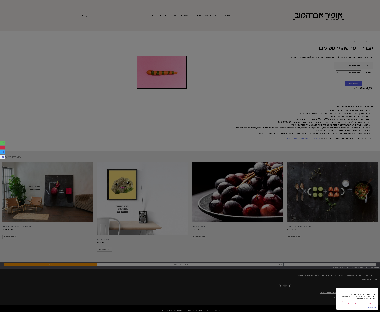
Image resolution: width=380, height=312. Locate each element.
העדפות (346, 303)
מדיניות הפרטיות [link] (372, 307)
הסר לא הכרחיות (359, 303)
